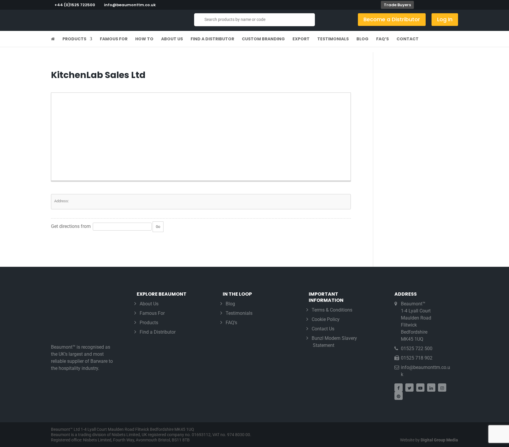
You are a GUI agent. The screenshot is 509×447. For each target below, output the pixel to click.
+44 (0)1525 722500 (74, 5)
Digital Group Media (439, 440)
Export (301, 39)
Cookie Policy (326, 319)
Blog (362, 39)
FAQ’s (382, 39)
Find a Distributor (212, 39)
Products (74, 39)
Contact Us (323, 329)
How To (144, 39)
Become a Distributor (391, 19)
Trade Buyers (397, 5)
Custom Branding (263, 39)
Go (158, 227)
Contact (407, 39)
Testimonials (333, 39)
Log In (444, 19)
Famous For (114, 39)
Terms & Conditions (332, 310)
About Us (172, 39)
